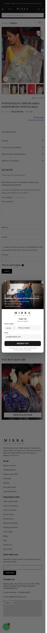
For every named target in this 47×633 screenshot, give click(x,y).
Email (6, 333)
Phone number (9, 324)
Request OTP (23, 343)
